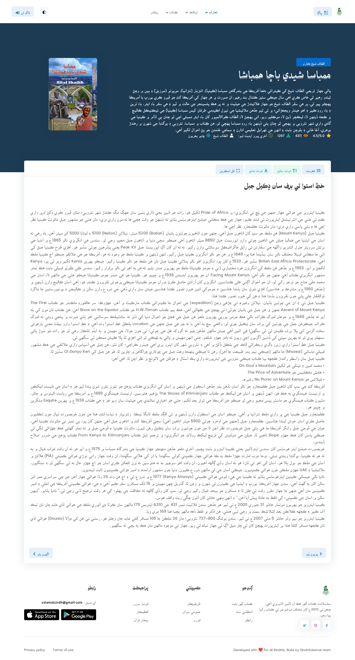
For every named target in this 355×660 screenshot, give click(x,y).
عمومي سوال (191, 610)
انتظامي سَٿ (244, 610)
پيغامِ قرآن (141, 618)
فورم (196, 618)
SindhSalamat (311, 648)
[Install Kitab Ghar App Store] (41, 613)
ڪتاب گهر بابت (242, 602)
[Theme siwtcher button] (44, 11)
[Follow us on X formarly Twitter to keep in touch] (304, 624)
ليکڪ (193, 10)
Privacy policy (34, 648)
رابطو (249, 618)
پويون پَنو (312, 553)
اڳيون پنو (43, 553)
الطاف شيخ (220, 134)
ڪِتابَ (174, 10)
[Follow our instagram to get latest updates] (316, 624)
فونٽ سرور (140, 602)
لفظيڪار (142, 610)
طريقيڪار (193, 602)
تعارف (213, 10)
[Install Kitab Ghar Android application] (78, 613)
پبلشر (154, 10)
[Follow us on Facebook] (327, 624)
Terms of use (63, 648)
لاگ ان (25, 11)
